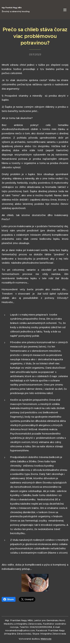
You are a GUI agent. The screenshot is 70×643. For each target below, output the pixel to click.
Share (10, 599)
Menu (65, 9)
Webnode (46, 638)
